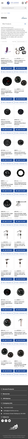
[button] (26, 3)
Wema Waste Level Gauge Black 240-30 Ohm (7, 334)
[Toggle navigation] (2, 3)
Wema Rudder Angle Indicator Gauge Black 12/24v (7, 215)
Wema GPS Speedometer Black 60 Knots (20, 123)
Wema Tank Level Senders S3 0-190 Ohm (6, 245)
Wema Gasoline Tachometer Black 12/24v (6, 123)
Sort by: (14, 41)
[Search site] (25, 8)
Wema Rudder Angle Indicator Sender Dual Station (20, 215)
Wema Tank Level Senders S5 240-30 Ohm (19, 274)
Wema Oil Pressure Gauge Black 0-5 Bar (20, 152)
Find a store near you (8, 72)
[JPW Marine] (13, 3)
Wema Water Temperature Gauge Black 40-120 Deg (20, 364)
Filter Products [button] (6, 24)
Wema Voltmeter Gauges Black (19, 302)
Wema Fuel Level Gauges (19, 91)
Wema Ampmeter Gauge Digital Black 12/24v (6, 92)
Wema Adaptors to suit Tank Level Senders (19, 62)
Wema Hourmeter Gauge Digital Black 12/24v (6, 153)
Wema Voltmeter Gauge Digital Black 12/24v (6, 303)
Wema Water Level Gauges (6, 363)
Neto (10, 437)
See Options (21, 68)
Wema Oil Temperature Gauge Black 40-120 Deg (7, 184)
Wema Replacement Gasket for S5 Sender (20, 183)
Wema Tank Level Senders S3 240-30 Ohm (19, 245)
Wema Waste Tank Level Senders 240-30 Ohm (20, 334)
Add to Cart (8, 68)
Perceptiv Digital (20, 437)
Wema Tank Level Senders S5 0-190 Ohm (6, 274)
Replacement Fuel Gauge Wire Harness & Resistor (7, 62)
